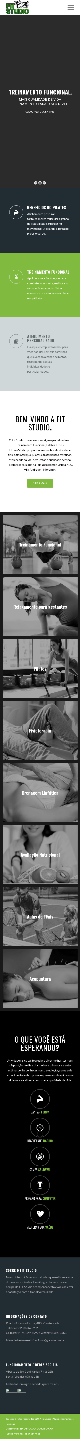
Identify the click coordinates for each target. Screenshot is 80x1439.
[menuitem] (69, 7)
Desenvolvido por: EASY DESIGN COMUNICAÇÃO (29, 1428)
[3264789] (33, 7)
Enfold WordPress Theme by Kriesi (24, 1433)
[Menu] (69, 7)
